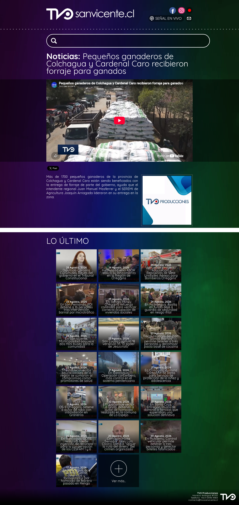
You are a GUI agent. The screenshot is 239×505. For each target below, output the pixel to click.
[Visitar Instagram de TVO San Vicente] (181, 10)
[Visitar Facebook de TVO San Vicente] (172, 10)
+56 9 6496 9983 (209, 497)
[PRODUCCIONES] (189, 10)
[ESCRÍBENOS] (189, 18)
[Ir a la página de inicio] (92, 26)
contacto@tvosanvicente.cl (203, 499)
